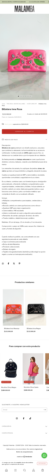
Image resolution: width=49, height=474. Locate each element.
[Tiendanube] (24, 457)
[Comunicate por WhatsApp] (44, 455)
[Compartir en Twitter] (14, 263)
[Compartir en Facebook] (8, 263)
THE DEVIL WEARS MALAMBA (16, 104)
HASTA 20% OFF (32, 104)
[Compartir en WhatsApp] (3, 263)
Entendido (42, 463)
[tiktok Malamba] (30, 418)
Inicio (3, 104)
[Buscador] (24, 470)
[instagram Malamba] (17, 418)
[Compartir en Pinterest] (19, 263)
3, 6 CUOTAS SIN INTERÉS (28, 2)
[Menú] (15, 470)
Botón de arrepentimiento (24, 452)
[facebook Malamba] (23, 418)
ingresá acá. (39, 449)
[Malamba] (6, 470)
